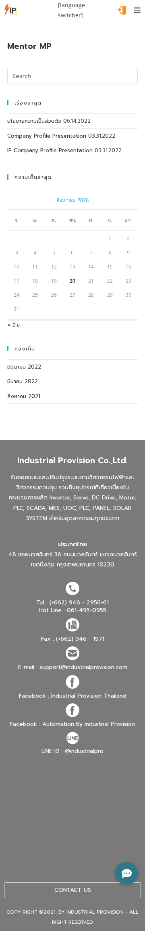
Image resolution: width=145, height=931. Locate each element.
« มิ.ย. (14, 325)
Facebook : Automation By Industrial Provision (72, 724)
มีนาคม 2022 (22, 381)
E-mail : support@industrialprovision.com (72, 667)
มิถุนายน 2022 (24, 367)
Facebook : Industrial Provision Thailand (72, 696)
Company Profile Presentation (46, 136)
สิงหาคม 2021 (23, 396)
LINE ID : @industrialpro (72, 751)
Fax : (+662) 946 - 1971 (72, 639)
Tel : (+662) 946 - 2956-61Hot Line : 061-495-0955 (72, 606)
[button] (126, 873)
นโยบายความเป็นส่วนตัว (34, 121)
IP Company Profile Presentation (50, 150)
